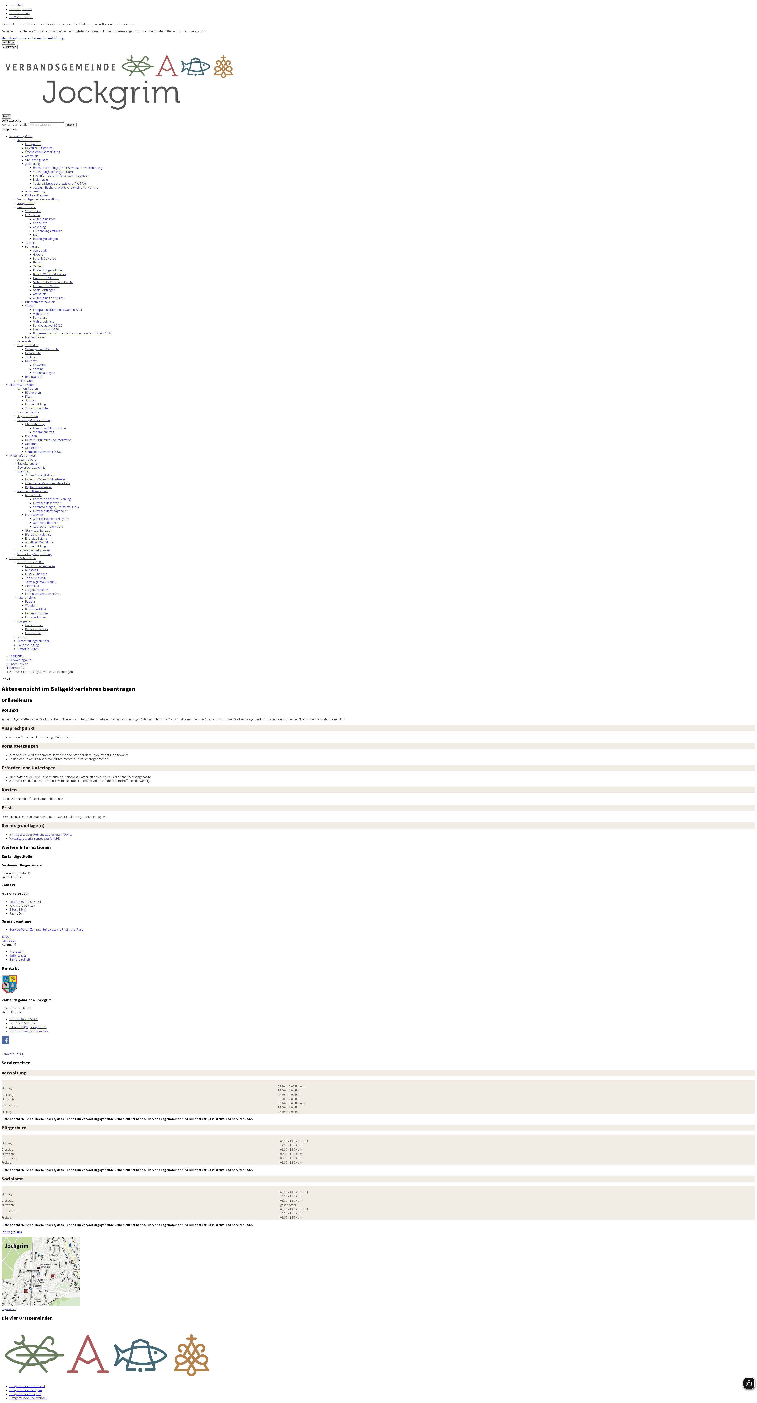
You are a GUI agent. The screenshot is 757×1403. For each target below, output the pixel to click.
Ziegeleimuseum (36, 590)
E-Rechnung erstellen (47, 231)
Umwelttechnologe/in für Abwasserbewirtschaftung (67, 168)
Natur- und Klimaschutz (32, 491)
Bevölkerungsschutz (38, 148)
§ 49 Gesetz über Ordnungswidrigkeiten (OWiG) (40, 834)
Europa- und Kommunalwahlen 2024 (57, 310)
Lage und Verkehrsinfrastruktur (45, 479)
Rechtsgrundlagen (45, 239)
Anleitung (39, 227)
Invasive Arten (34, 515)
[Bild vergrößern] (378, 1353)
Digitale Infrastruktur (38, 487)
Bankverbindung (12, 1054)
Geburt (38, 254)
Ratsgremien (25, 203)
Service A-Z (33, 211)
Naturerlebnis (26, 597)
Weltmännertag (43, 432)
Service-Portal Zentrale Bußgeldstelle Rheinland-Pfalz (46, 929)
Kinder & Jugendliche (47, 270)
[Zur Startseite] (120, 112)
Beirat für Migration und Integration (48, 440)
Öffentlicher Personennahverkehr (47, 483)
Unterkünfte (33, 633)
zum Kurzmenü (19, 13)
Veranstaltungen (44, 373)
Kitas (28, 396)
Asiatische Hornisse (45, 523)
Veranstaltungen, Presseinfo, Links (56, 507)
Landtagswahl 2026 (46, 329)
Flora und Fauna (36, 617)
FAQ (35, 235)
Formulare (32, 246)
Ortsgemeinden (27, 345)
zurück (6, 936)
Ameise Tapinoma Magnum (51, 519)
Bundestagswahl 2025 (47, 325)
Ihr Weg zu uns (12, 1232)
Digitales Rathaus (36, 195)
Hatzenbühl (33, 353)
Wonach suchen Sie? (15, 124)
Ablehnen (8, 42)
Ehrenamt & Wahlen (46, 286)
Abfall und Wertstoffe (39, 542)
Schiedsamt (33, 448)
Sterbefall (40, 250)
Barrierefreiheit (19, 959)
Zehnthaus (32, 586)
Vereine (38, 369)
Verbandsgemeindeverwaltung (38, 199)
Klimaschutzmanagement (50, 511)
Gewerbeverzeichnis (31, 467)
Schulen (30, 400)
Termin (30, 243)
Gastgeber (24, 621)
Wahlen (30, 306)
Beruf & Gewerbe (44, 258)
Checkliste (40, 223)
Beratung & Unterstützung (34, 420)
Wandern (31, 605)
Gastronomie (34, 625)
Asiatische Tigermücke (48, 526)
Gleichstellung (35, 424)
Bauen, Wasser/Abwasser (49, 274)
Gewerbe (39, 365)
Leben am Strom (36, 613)
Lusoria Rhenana (36, 574)
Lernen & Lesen (27, 388)
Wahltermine (41, 314)
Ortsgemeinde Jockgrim (25, 1390)
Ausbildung (32, 164)
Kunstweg (31, 570)
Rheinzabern (33, 377)
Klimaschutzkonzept (47, 503)
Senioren (31, 444)
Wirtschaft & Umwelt (22, 455)
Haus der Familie (28, 412)
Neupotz (31, 361)
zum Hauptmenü (20, 9)
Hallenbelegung (28, 645)
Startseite (16, 656)
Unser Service (26, 207)
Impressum (16, 951)
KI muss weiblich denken (49, 428)
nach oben (9, 940)
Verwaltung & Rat (20, 136)
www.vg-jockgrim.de (29, 1031)
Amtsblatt (31, 156)
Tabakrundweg (35, 578)
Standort (23, 471)
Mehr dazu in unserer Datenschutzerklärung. (33, 38)
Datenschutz (17, 955)
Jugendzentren (27, 416)
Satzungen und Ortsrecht (42, 349)
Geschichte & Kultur (30, 562)
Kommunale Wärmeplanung (52, 499)
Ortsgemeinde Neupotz (25, 1394)
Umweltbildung (35, 404)
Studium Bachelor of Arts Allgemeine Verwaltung (65, 187)
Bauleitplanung (27, 463)
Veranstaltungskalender (33, 641)
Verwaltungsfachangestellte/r (53, 172)
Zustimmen (9, 46)
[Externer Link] (378, 1040)
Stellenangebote (36, 160)
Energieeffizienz (36, 538)
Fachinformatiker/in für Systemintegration (61, 175)
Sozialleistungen (44, 290)
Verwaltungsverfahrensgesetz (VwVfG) (34, 838)
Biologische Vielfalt (38, 534)
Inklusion (31, 436)
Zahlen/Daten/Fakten (39, 475)
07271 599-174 (25, 902)
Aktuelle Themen (29, 140)
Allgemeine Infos (44, 219)
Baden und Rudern (37, 609)
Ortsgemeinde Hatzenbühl (27, 1386)
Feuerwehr (24, 341)
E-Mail (17, 909)
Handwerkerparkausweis (33, 550)
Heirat (37, 262)
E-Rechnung (33, 215)
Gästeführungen (28, 649)
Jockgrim (31, 357)
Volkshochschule (36, 408)
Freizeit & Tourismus (22, 558)
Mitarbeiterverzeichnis (40, 302)
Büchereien (33, 392)
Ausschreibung (35, 191)
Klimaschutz (33, 495)
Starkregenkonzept (38, 530)
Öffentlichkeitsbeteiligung (42, 152)
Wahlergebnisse (43, 321)
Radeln (30, 601)
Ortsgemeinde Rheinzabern (28, 1398)
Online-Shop (25, 381)
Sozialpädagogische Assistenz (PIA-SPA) (59, 183)
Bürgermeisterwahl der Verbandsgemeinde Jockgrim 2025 (72, 333)
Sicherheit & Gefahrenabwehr (53, 282)
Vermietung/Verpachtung (34, 554)
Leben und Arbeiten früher (43, 594)
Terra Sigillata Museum (40, 582)
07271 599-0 (23, 1019)
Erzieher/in (40, 179)
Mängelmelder (35, 337)
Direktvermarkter (36, 629)
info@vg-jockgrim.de (28, 1027)
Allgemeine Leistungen (48, 298)
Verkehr (38, 266)
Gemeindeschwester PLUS (43, 452)
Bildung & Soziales (21, 384)
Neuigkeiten (33, 144)
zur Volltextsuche (21, 17)
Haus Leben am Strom (40, 566)
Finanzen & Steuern (46, 278)
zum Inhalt (16, 5)
